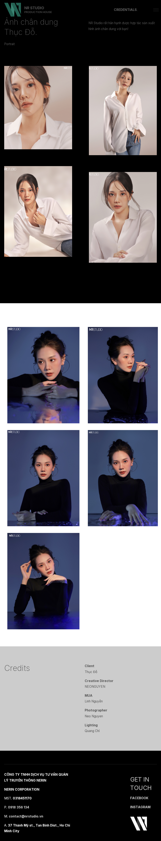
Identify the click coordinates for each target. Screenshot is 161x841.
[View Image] (38, 107)
